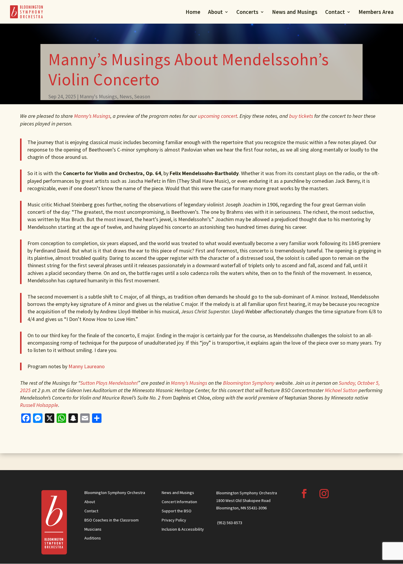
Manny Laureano (86, 366)
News (125, 96)
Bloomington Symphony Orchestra (114, 492)
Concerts (247, 12)
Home (193, 12)
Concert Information (179, 501)
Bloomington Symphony (248, 382)
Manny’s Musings (92, 116)
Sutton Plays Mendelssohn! (109, 382)
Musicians (92, 529)
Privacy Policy (174, 520)
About (215, 12)
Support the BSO (176, 511)
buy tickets (301, 116)
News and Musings (294, 12)
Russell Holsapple (39, 405)
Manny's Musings (98, 96)
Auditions (92, 538)
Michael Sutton (341, 390)
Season (142, 96)
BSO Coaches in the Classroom (111, 520)
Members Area (376, 12)
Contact (335, 12)
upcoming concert (217, 116)
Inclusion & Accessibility (183, 529)
